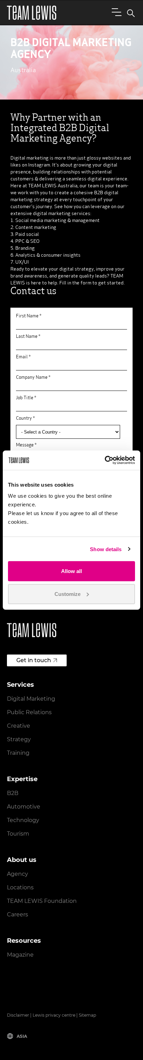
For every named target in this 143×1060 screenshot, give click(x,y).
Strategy (19, 739)
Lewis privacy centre (54, 1015)
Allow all (71, 571)
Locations (20, 887)
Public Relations (29, 712)
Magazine (20, 954)
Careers (17, 914)
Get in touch (33, 660)
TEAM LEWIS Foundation (42, 901)
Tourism (18, 833)
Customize (67, 594)
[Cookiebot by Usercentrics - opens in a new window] (104, 460)
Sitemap (87, 1015)
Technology (23, 820)
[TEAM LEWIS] (31, 13)
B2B (12, 793)
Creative (18, 726)
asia (22, 1036)
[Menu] (115, 12)
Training (18, 753)
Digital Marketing (31, 698)
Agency (17, 874)
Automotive (23, 806)
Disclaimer (18, 1015)
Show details (105, 549)
